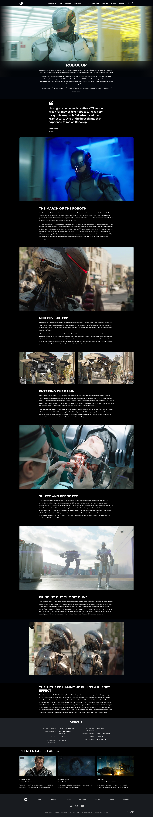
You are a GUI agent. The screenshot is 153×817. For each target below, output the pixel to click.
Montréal (53, 799)
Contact (121, 3)
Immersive (77, 3)
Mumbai (112, 799)
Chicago (68, 799)
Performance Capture (58, 88)
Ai (88, 3)
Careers (113, 3)
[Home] (25, 799)
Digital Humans (76, 91)
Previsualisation (46, 88)
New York (97, 799)
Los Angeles (82, 799)
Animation (69, 88)
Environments (78, 88)
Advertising (52, 3)
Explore (105, 3)
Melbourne (126, 799)
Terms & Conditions (87, 812)
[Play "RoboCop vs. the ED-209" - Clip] (76, 169)
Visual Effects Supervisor (104, 88)
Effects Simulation (90, 88)
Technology (95, 3)
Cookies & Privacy (74, 812)
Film (60, 3)
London (39, 799)
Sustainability (48, 812)
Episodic (68, 3)
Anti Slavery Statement (61, 812)
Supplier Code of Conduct (101, 812)
